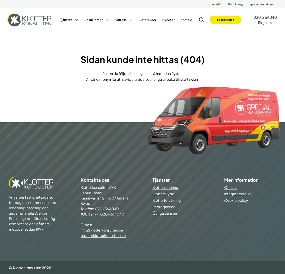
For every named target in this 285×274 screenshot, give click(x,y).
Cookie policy (236, 200)
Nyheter (168, 20)
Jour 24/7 (216, 4)
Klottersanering (165, 187)
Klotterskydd (164, 193)
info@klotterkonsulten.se (102, 230)
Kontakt (187, 20)
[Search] (201, 19)
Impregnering (164, 206)
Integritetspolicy (238, 193)
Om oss (120, 20)
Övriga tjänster (165, 213)
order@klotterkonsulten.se (103, 235)
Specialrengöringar (262, 4)
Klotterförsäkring (167, 200)
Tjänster (66, 20)
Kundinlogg (235, 4)
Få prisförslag (225, 20)
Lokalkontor (94, 20)
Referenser (147, 20)
